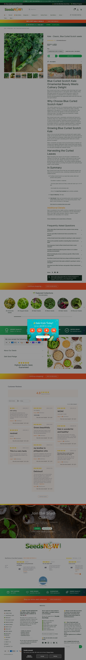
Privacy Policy (50, 652)
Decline (55, 656)
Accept (42, 656)
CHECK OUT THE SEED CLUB (53, 336)
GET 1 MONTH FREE (53, 340)
